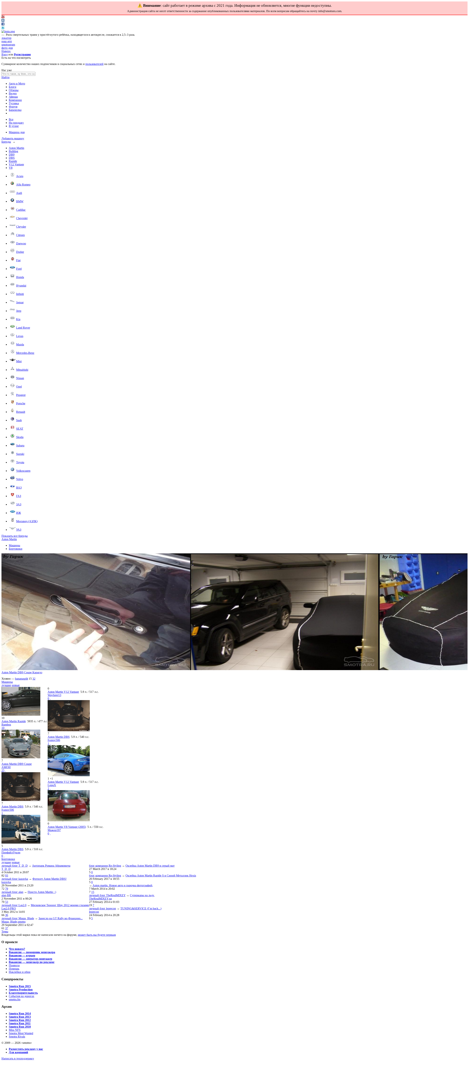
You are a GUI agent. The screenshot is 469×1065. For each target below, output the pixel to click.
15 (92, 892)
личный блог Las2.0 (13, 905)
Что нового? (17, 948)
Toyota (20, 462)
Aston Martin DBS (12, 806)
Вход (4, 54)
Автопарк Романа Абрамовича (51, 865)
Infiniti (20, 294)
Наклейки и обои (19, 972)
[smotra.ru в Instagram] (8, 31)
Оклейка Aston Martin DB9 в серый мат (150, 865)
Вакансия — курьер (22, 955)
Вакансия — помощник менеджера (32, 952)
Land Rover (23, 327)
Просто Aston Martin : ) (42, 892)
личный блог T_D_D (14, 865)
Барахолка (15, 109)
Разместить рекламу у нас (26, 1049)
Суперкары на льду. (142, 895)
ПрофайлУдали (10, 852)
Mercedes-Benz (25, 352)
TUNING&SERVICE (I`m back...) (140, 908)
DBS (12, 157)
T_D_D (6, 868)
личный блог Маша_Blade (17, 918)
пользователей (94, 64)
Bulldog (13, 151)
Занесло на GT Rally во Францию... (60, 918)
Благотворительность (23, 992)
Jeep (18, 310)
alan (3, 895)
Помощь (14, 968)
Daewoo (21, 243)
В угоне (14, 126)
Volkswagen (23, 470)
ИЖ (18, 512)
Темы (4, 931)
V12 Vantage (16, 164)
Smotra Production (21, 989)
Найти (5, 77)
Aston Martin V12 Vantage (63, 691)
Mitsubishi (22, 369)
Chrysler (21, 226)
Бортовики (15, 548)
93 (6, 875)
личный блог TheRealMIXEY (107, 895)
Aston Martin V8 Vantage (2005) (67, 826)
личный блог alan (12, 892)
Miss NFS (15, 1030)
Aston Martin (16, 148)
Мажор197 (54, 830)
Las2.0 (5, 908)
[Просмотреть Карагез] (284, 612)
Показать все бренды (14, 535)
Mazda (20, 344)
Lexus (19, 336)
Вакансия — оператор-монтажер (30, 958)
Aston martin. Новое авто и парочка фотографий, (123, 885)
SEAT (19, 428)
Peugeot (20, 395)
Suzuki (20, 453)
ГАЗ (18, 496)
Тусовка (14, 103)
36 (6, 915)
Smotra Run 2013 (20, 1016)
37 (6, 928)
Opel (19, 386)
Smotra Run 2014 (20, 1013)
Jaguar (20, 302)
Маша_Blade (9, 921)
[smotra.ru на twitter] (2, 28)
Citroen (20, 235)
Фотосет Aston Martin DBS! (49, 878)
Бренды (6, 141)
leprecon (94, 911)
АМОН (6, 767)
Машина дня (17, 132)
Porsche (20, 403)
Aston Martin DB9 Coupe (16, 763)
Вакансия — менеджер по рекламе (31, 962)
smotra (21, 921)
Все (11, 119)
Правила (14, 965)
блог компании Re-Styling (105, 865)
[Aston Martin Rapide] (20, 714)
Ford (19, 268)
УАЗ (18, 529)
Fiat (18, 260)
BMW (19, 201)
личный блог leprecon (102, 908)
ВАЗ (19, 487)
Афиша (13, 96)
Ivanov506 (7, 809)
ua (110, 898)
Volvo (19, 479)
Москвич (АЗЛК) (27, 521)
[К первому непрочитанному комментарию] (5, 727)
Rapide (13, 161)
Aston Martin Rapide (13, 721)
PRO (13, 908)
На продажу (16, 122)
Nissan (20, 378)
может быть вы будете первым (97, 934)
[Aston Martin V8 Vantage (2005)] (69, 820)
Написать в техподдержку (17, 1058)
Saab (19, 420)
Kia (18, 319)
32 (33, 678)
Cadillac (21, 209)
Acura (19, 176)
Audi (19, 193)
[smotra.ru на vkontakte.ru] (2, 20)
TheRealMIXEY (98, 898)
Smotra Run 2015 (20, 986)
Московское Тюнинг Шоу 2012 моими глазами (60, 905)
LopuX (52, 785)
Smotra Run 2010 (20, 1026)
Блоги (12, 86)
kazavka (6, 882)
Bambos (6, 724)
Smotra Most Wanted (21, 1033)
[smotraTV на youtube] (2, 17)
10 (2, 727)
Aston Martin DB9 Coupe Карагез (21, 672)
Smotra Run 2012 (20, 1020)
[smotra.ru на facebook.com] (2, 24)
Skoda (19, 437)
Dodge (20, 251)
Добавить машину (12, 138)
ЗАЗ (18, 504)
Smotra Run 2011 (20, 1023)
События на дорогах (21, 996)
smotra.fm (14, 999)
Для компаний (18, 1052)
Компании (15, 100)
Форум (13, 106)
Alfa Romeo (23, 184)
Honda (20, 277)
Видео (13, 93)
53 (6, 901)
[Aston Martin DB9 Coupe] (20, 757)
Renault (20, 411)
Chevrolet (21, 218)
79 (6, 888)
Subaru (20, 445)
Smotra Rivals (17, 1036)
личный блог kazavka (14, 878)
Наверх (6, 51)
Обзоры (14, 90)
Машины (14, 545)
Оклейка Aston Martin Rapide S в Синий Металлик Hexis (160, 875)
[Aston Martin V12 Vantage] (69, 775)
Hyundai (21, 285)
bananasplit (21, 678)
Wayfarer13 (54, 695)
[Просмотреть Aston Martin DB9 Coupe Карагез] (95, 612)
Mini (19, 361)
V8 (10, 167)
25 (2, 770)
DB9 (11, 154)
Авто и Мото (17, 83)
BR (9, 895)
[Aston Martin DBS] (20, 799)
